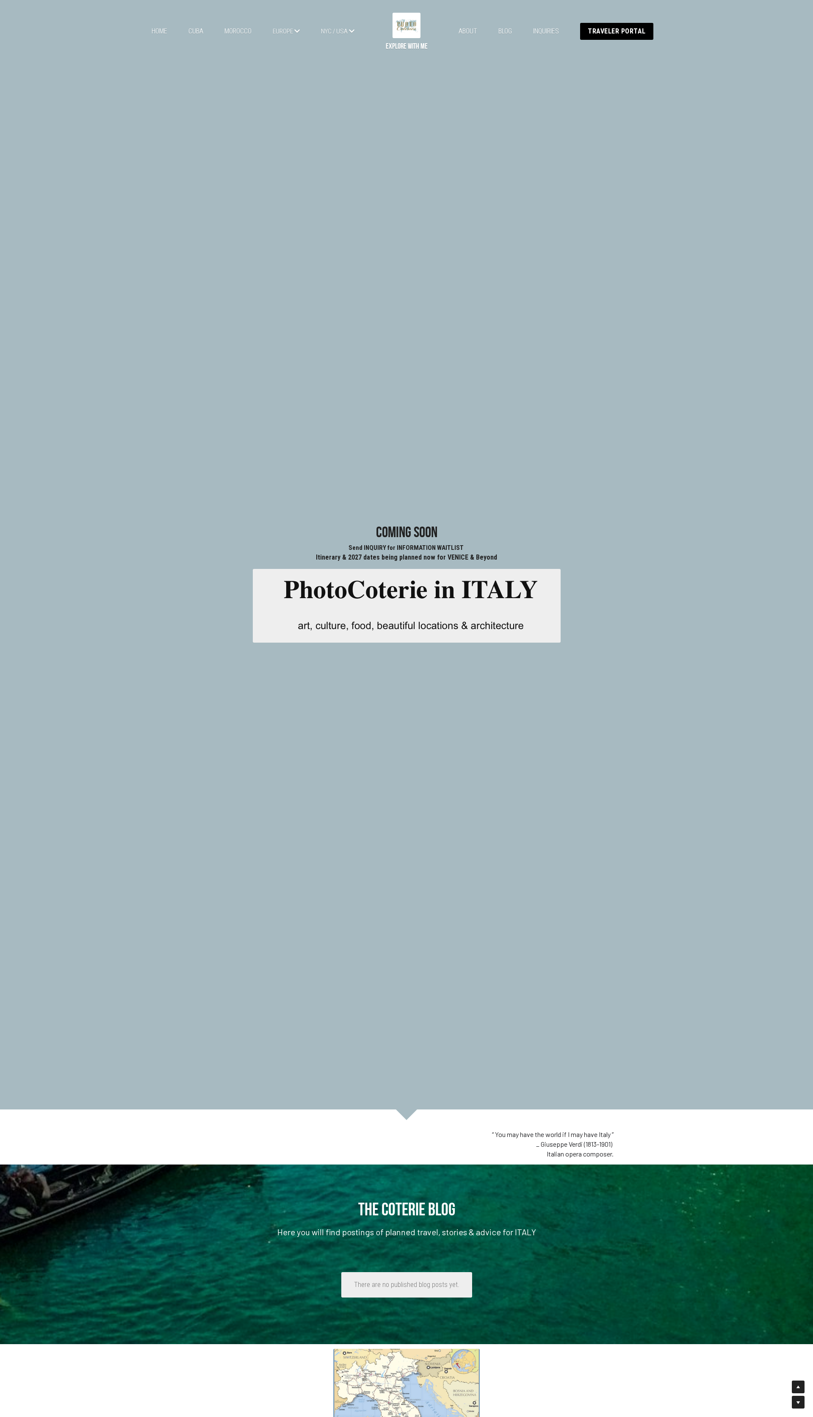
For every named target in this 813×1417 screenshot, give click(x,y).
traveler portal (617, 31)
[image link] (406, 25)
